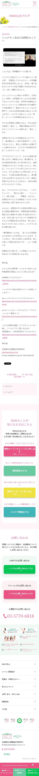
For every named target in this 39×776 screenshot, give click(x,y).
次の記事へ (18, 377)
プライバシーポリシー (30, 759)
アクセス (7, 754)
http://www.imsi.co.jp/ (10, 352)
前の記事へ (13, 374)
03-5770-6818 (20, 616)
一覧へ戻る (28, 374)
